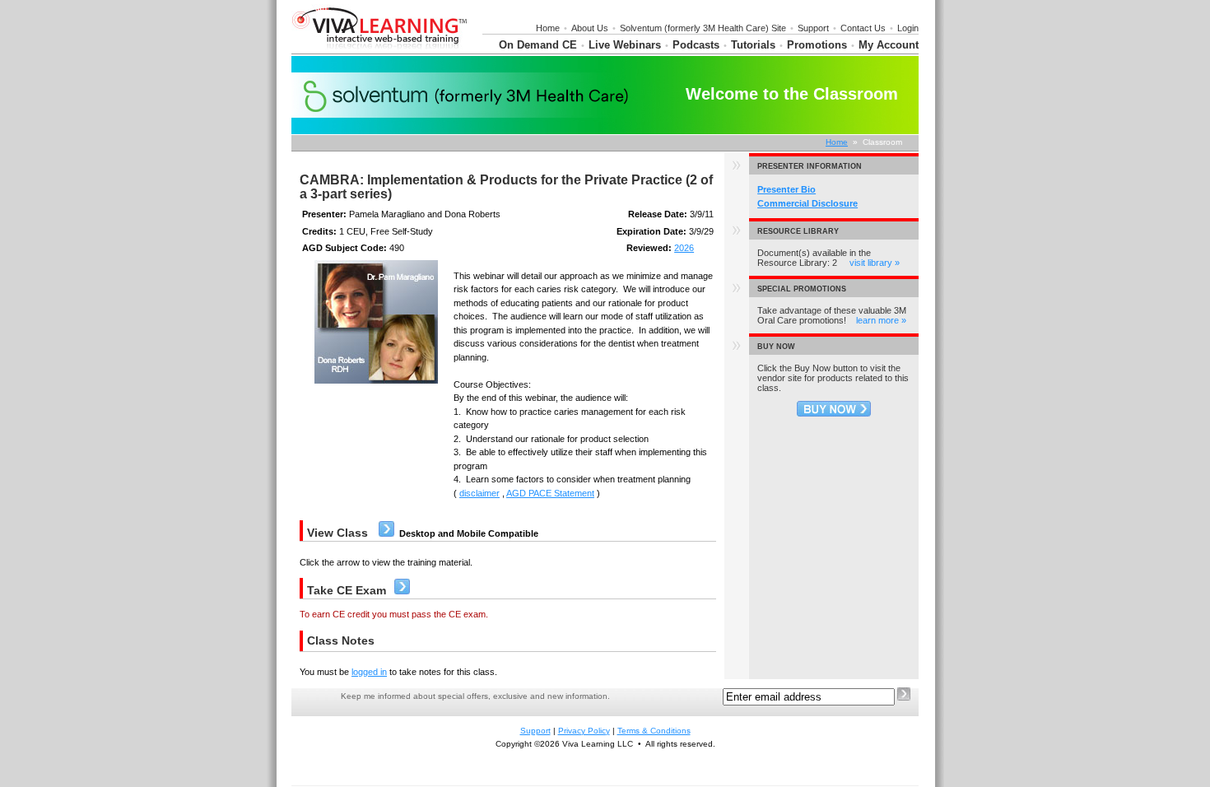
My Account (889, 45)
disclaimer (479, 493)
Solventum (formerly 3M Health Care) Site (703, 28)
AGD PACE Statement (550, 493)
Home (548, 28)
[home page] (379, 50)
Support (813, 28)
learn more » (881, 320)
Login (908, 28)
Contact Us (863, 28)
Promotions (817, 45)
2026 (684, 248)
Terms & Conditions (654, 730)
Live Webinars (625, 45)
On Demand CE (538, 45)
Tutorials (753, 45)
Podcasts (695, 45)
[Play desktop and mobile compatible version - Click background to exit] (386, 533)
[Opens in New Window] (834, 413)
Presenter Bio (786, 189)
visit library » (874, 263)
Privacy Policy (584, 730)
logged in (369, 672)
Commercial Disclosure (807, 203)
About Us (589, 28)
